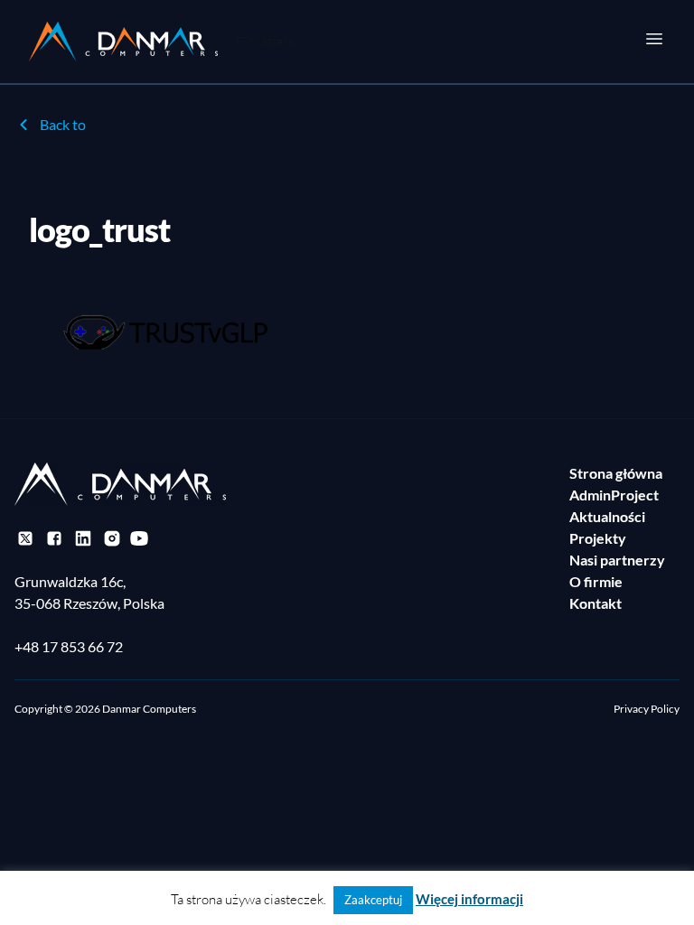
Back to (63, 124)
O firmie (596, 581)
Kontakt (595, 603)
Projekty (597, 538)
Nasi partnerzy (617, 559)
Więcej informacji (469, 899)
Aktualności (607, 516)
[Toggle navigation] (654, 39)
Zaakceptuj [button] (373, 899)
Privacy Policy (647, 708)
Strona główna (615, 472)
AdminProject (614, 494)
